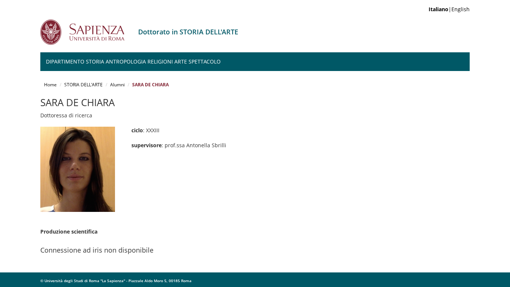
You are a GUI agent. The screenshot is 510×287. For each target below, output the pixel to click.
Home (50, 84)
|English (449, 9)
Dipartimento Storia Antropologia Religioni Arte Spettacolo (133, 61)
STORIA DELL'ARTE (83, 84)
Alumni (117, 84)
